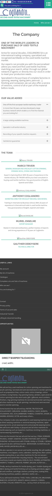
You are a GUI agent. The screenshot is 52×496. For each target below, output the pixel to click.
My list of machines (7, 273)
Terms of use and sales (8, 310)
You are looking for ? (7, 289)
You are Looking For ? (13, 5)
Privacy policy (5, 305)
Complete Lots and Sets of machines (13, 281)
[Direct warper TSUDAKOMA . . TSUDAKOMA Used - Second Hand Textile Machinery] (26, 341)
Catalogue (4, 277)
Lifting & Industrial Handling (10, 318)
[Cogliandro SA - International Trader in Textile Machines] (16, 14)
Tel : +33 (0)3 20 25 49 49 (22, 2)
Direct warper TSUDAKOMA (18, 358)
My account (4, 269)
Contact (3, 301)
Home (36, 23)
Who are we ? (46, 23)
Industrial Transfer (7, 314)
